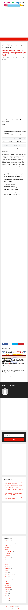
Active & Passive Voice (10, 543)
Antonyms (7, 549)
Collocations (7, 553)
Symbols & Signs (8, 587)
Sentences (7, 583)
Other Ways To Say (9, 574)
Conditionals (7, 555)
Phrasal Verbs (8, 579)
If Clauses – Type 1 (6, 365)
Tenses (6, 591)
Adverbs (7, 547)
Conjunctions (8, 557)
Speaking (7, 585)
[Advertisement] (14, 23)
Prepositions (7, 581)
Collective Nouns (8, 551)
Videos (6, 595)
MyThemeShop (16, 608)
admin (4, 57)
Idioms (6, 570)
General (6, 562)
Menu (2, 39)
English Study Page (10, 606)
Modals (6, 572)
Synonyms (7, 589)
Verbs (6, 593)
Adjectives (7, 545)
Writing (6, 600)
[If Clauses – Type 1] (14, 357)
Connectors (7, 559)
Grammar (20, 57)
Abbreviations (8, 540)
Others (6, 576)
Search (13, 439)
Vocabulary (7, 598)
